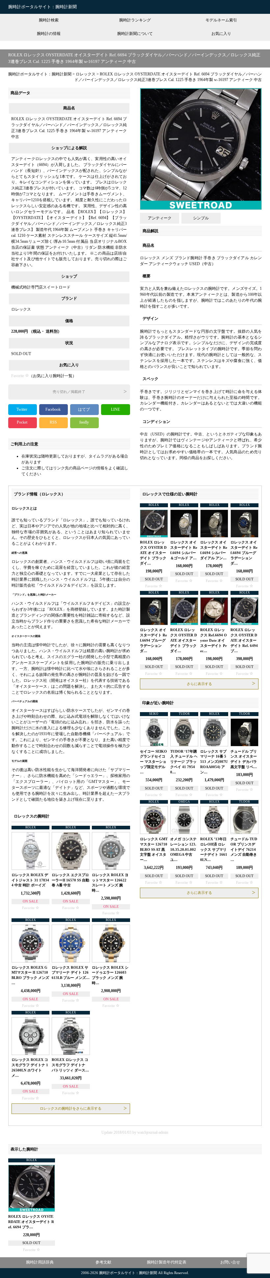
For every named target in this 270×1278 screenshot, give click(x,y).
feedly (84, 422)
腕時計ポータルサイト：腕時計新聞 (42, 6)
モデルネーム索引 (221, 20)
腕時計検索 (49, 20)
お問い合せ (230, 1262)
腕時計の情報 (49, 33)
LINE (115, 409)
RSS (53, 422)
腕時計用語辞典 (40, 1262)
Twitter (22, 409)
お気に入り (221, 33)
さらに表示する (199, 684)
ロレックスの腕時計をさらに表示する (70, 1108)
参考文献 (103, 1262)
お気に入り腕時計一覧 (52, 376)
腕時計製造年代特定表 (166, 1262)
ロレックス (21, 309)
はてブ (84, 409)
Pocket (22, 422)
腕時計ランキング (135, 20)
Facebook (53, 409)
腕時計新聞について (135, 33)
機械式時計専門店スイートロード (40, 287)
